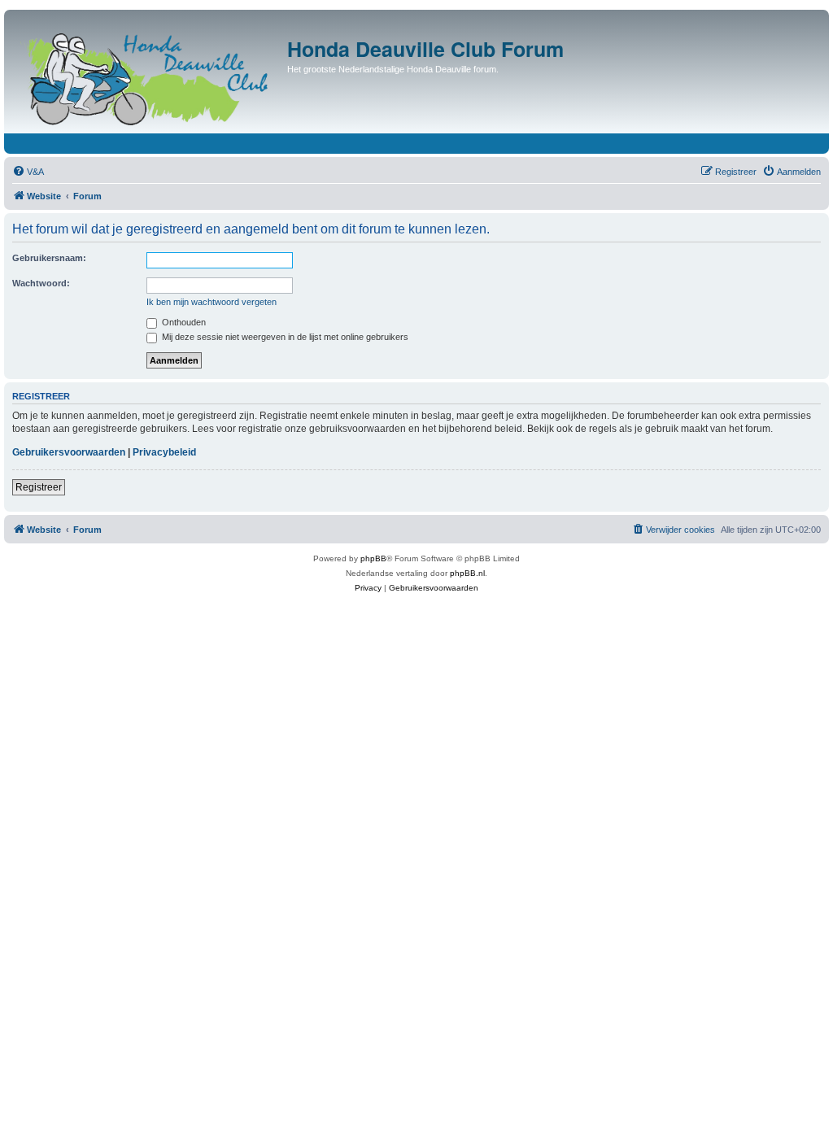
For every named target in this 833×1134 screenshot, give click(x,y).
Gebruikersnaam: (49, 258)
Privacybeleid (164, 452)
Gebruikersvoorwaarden (68, 452)
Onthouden (182, 322)
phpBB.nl (467, 573)
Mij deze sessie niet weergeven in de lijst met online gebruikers (283, 337)
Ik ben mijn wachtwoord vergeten (211, 302)
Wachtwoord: (41, 283)
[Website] (147, 75)
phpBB (373, 558)
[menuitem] (28, 171)
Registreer (38, 487)
